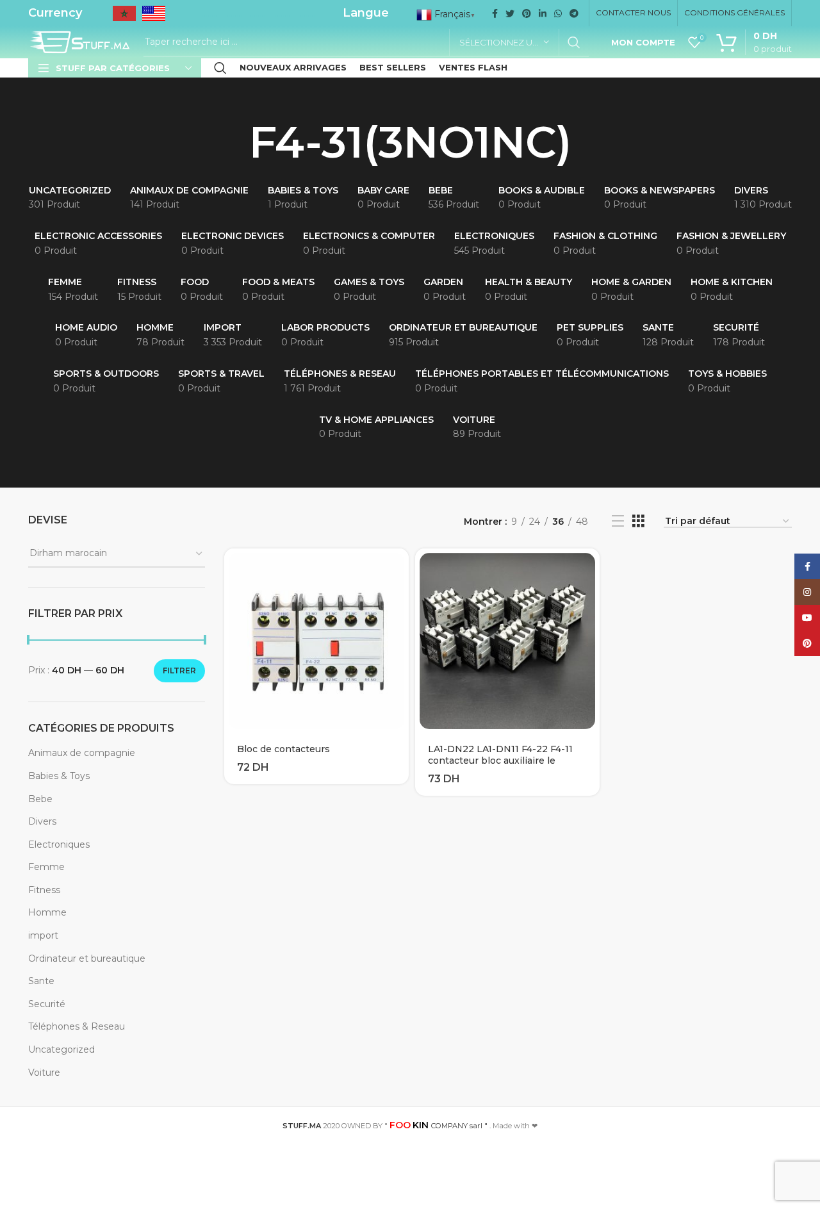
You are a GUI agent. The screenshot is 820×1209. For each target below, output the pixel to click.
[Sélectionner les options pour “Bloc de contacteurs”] (399, 569)
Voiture (44, 1072)
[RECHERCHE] (574, 42)
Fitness (44, 890)
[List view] (618, 521)
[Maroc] (124, 18)
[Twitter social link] (510, 13)
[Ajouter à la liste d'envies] (399, 598)
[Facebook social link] (495, 13)
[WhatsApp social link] (558, 13)
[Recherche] (220, 68)
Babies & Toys (59, 776)
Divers (42, 821)
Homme (47, 912)
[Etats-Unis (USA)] (153, 18)
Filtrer (179, 670)
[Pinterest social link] (526, 13)
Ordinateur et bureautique (86, 958)
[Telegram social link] (574, 13)
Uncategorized (61, 1049)
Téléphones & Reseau (76, 1026)
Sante (41, 981)
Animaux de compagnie (81, 753)
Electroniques (59, 844)
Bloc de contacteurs (283, 749)
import (43, 935)
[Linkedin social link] (542, 13)
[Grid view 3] (638, 521)
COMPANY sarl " (439, 1125)
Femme (46, 867)
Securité (46, 1004)
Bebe (40, 799)
